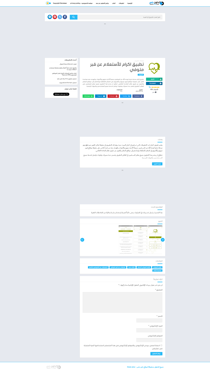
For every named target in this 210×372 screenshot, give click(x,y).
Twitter (125, 96)
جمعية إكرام (157, 270)
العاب (113, 3)
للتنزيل (152, 79)
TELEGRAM (152, 83)
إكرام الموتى (157, 267)
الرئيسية (129, 3)
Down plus (131, 367)
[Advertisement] (105, 40)
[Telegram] (50, 17)
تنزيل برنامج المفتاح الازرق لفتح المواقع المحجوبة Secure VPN (64, 74)
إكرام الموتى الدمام (144, 267)
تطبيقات (121, 3)
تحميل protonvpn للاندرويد (68, 82)
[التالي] (82, 240)
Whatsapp (87, 96)
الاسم (159, 316)
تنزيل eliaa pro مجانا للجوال (68, 64)
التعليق (158, 290)
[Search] (73, 17)
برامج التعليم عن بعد (102, 3)
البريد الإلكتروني (155, 326)
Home (142, 61)
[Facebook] (65, 17)
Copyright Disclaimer (60, 3)
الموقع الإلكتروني (155, 336)
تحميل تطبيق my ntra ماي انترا (67, 79)
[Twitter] (60, 17)
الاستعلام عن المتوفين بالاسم (98, 267)
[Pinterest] (55, 17)
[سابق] (162, 240)
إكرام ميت (131, 267)
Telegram (99, 96)
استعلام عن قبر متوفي (118, 267)
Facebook (137, 96)
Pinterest (112, 96)
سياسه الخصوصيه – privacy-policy (81, 3)
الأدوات (136, 61)
